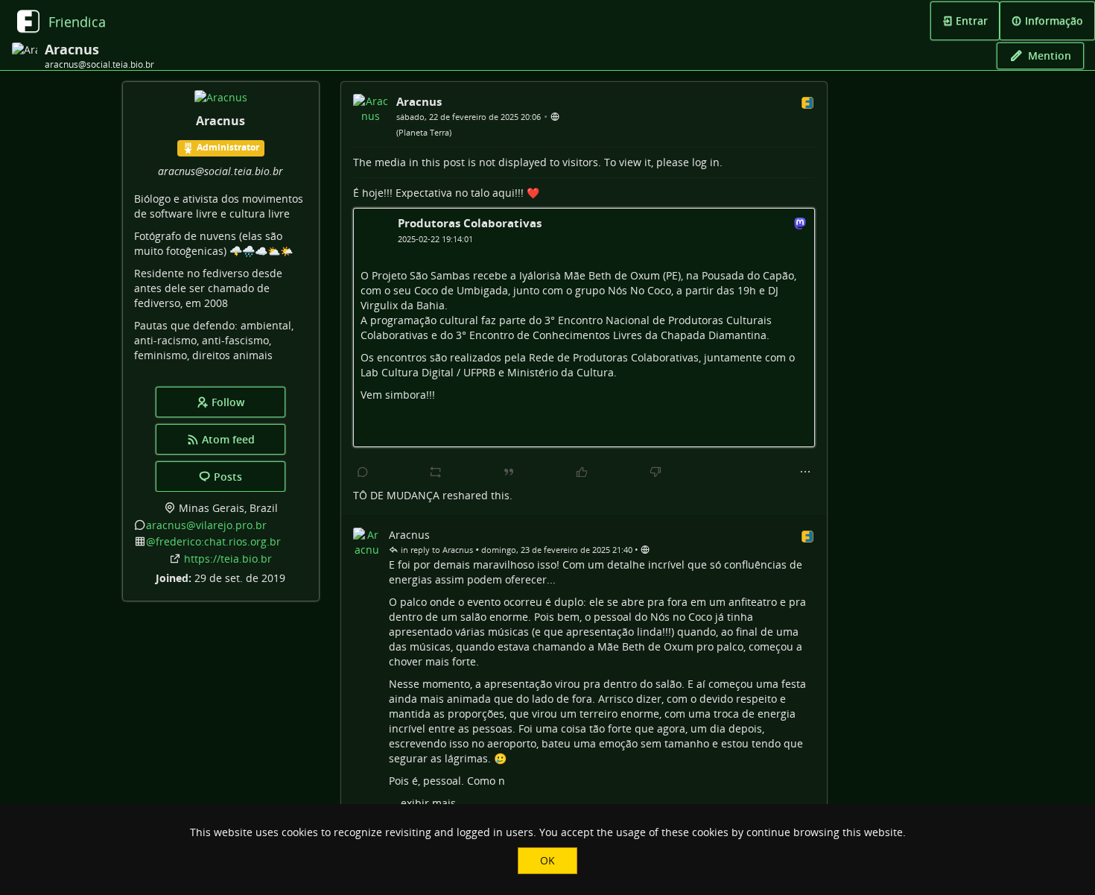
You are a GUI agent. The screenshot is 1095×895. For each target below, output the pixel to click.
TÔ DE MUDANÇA (396, 495)
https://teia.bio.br (228, 558)
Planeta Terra (424, 132)
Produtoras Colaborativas (470, 222)
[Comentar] (362, 472)
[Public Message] (555, 116)
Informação (1052, 20)
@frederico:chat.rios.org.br (213, 541)
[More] (805, 472)
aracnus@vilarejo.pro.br (206, 525)
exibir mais (428, 803)
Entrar (970, 20)
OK (547, 860)
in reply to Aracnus (436, 549)
